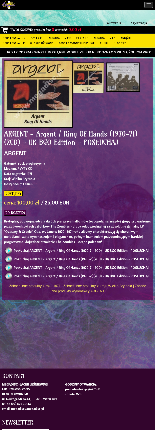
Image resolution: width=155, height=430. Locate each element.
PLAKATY (120, 43)
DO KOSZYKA (15, 212)
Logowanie (113, 23)
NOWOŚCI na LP (104, 38)
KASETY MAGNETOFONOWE (77, 43)
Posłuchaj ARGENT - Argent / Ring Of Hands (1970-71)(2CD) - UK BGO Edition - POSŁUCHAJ (81, 250)
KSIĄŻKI (125, 38)
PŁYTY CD (37, 38)
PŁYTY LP (82, 38)
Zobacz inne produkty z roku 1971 (35, 286)
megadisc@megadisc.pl (27, 409)
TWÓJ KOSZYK (21, 30)
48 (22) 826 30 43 (19, 404)
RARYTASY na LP (14, 43)
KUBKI (104, 43)
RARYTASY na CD (14, 38)
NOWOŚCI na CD (60, 38)
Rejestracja (139, 23)
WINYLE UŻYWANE (41, 43)
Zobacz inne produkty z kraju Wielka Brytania (97, 286)
